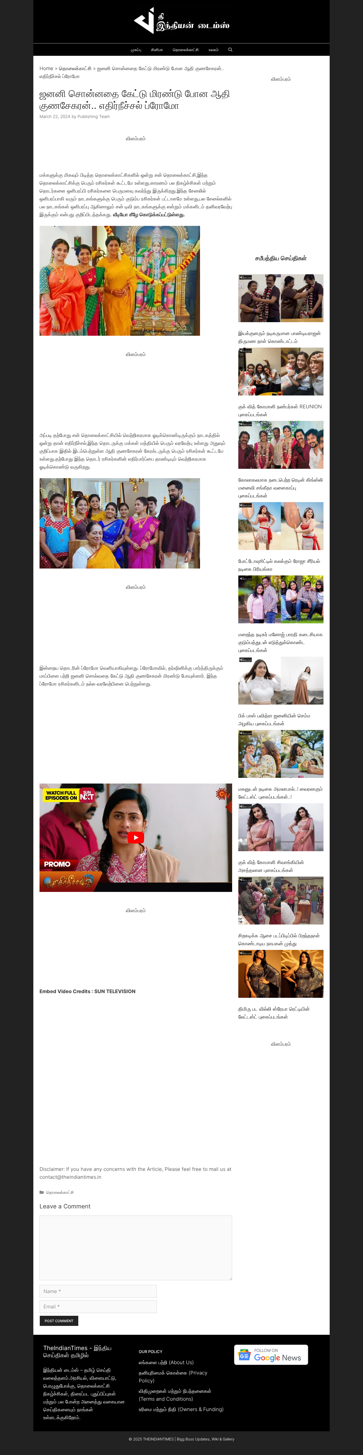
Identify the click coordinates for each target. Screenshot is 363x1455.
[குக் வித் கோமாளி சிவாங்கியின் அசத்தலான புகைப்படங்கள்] (280, 828)
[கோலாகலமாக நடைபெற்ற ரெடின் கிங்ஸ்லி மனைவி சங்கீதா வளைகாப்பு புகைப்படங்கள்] (280, 446)
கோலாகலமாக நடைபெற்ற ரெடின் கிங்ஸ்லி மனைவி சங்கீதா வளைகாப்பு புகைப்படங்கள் (280, 488)
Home (46, 68)
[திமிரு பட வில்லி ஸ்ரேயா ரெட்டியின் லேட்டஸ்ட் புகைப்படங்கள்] (280, 975)
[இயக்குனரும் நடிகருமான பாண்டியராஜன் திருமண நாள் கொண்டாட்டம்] (280, 299)
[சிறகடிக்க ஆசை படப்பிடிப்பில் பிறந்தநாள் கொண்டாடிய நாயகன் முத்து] (280, 902)
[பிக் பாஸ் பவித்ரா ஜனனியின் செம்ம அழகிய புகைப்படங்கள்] (280, 682)
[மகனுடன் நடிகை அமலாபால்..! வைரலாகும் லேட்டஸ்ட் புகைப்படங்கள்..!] (280, 755)
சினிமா (157, 49)
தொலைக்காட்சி (186, 49)
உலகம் (214, 49)
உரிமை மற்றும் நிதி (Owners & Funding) (181, 1409)
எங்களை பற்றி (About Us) (166, 1362)
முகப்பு (136, 49)
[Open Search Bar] (230, 49)
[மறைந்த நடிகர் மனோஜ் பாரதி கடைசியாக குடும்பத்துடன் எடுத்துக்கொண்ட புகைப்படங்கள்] (280, 600)
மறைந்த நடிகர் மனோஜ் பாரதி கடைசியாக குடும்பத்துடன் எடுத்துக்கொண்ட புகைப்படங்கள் (280, 642)
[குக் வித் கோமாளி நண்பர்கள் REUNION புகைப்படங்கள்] (280, 373)
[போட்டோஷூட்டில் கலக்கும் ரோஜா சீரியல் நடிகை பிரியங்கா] (280, 527)
